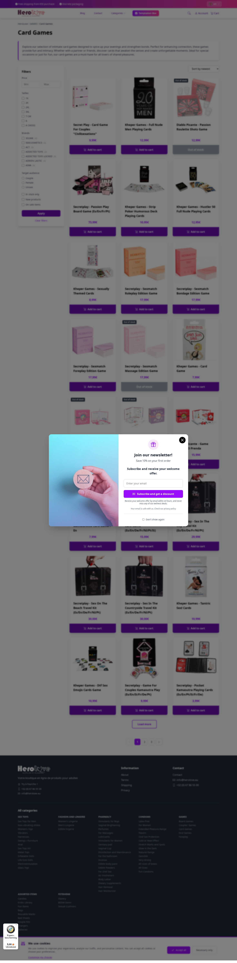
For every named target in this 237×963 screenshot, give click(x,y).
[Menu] (16, 925)
